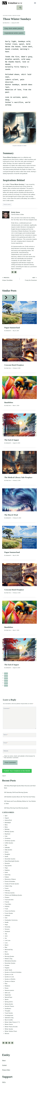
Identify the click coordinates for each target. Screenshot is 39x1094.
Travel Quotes (9, 1013)
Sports (6, 999)
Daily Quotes (8, 849)
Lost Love (7, 940)
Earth (6, 872)
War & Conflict (9, 1020)
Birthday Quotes (9, 831)
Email (6, 742)
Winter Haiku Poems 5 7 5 (12, 1022)
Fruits (6, 908)
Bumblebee (8, 402)
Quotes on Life (9, 974)
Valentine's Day (9, 1017)
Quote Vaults (8, 970)
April (6, 815)
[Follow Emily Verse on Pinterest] (12, 272)
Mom (6, 951)
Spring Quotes (9, 1004)
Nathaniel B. (8, 330)
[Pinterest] (9, 1043)
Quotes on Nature (10, 981)
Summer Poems (9, 1006)
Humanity (7, 927)
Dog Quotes (8, 865)
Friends (7, 902)
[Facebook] (3, 1043)
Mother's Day (8, 958)
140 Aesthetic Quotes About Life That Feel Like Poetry (19, 796)
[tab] (6, 673)
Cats (6, 836)
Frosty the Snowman (31, 279)
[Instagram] (6, 1043)
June (6, 936)
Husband (7, 931)
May (6, 947)
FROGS (7, 906)
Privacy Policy (6, 1070)
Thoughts (7, 1010)
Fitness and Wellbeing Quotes (13, 895)
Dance (6, 852)
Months (7, 954)
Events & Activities (10, 881)
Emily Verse (7, 22)
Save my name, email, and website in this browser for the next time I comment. (19, 756)
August (7, 818)
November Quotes (10, 963)
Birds (6, 827)
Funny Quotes (9, 913)
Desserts (7, 863)
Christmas (8, 838)
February (7, 890)
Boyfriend (7, 834)
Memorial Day (9, 949)
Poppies (7, 967)
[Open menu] (35, 3)
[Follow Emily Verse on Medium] (15, 272)
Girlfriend (7, 915)
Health (6, 922)
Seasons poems (7, 15)
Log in (4, 775)
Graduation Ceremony (11, 920)
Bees (6, 824)
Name (6, 734)
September (8, 995)
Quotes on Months (10, 979)
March (6, 945)
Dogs (6, 868)
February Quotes (10, 893)
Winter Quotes (9, 1029)
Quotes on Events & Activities (13, 972)
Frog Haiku (8, 904)
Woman (7, 1033)
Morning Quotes (9, 956)
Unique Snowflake (7, 279)
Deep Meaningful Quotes (12, 861)
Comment (7, 708)
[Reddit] (12, 1043)
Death (6, 856)
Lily (6, 938)
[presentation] (19, 312)
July (6, 933)
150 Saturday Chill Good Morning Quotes (16, 792)
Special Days (8, 997)
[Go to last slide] (6, 298)
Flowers (7, 897)
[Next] (13, 298)
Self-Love (7, 992)
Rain (6, 983)
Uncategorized (9, 1015)
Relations (7, 986)
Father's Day (8, 886)
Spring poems (9, 1001)
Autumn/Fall (8, 820)
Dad (6, 845)
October (7, 965)
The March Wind (11, 515)
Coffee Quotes (9, 843)
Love (6, 942)
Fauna (6, 888)
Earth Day (7, 874)
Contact (4, 1065)
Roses (6, 988)
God (6, 917)
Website (6, 751)
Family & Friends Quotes (12, 883)
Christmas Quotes (10, 840)
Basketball (8, 822)
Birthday (7, 829)
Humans (7, 929)
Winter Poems (16, 15)
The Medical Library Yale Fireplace (18, 477)
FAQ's (4, 1082)
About (4, 1060)
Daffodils (7, 847)
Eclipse (7, 877)
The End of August (11, 440)
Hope (6, 924)
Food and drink (9, 899)
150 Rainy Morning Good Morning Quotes (16, 808)
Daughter (7, 854)
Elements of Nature (10, 879)
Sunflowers (8, 1008)
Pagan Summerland (12, 328)
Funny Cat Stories (10, 911)
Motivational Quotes (10, 961)
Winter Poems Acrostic (11, 1026)
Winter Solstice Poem (11, 1031)
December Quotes (10, 859)
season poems (7, 204)
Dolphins (7, 870)
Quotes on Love (9, 976)
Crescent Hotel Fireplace (14, 365)
